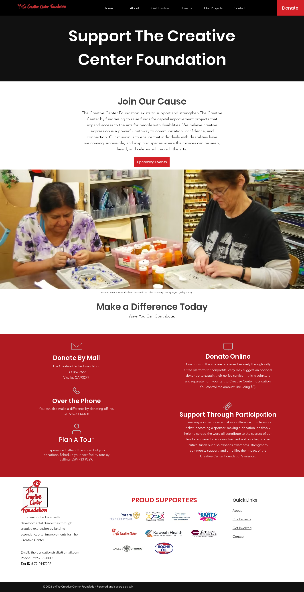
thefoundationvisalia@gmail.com (55, 552)
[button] (187, 8)
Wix (131, 586)
